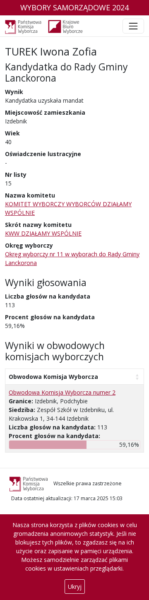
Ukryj (75, 586)
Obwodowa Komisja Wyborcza (53, 377)
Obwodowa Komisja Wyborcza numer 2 (62, 392)
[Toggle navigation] (133, 26)
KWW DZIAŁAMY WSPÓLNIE (43, 233)
